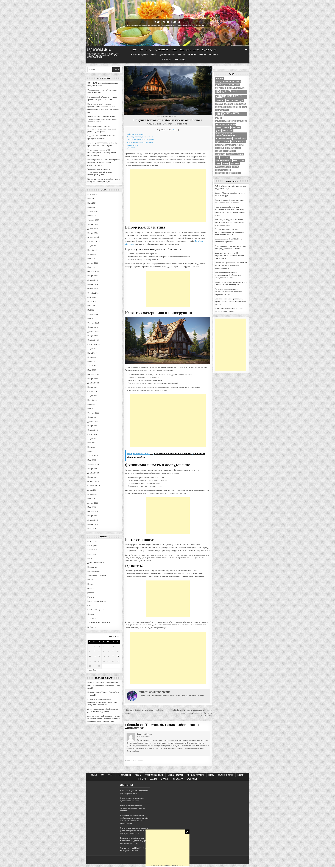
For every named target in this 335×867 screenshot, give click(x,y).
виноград (228, 104)
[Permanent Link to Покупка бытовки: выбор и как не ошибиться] (168, 90)
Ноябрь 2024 (92, 284)
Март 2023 (91, 370)
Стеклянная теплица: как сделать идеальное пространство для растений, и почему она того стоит (103, 718)
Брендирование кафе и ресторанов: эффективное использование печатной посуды (230, 301)
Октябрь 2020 (93, 481)
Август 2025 (92, 246)
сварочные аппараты (223, 160)
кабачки (218, 118)
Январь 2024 (92, 327)
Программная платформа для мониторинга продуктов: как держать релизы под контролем (101, 129)
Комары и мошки (93, 571)
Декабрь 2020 (93, 473)
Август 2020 (92, 490)
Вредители (91, 554)
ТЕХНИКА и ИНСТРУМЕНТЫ (139, 54)
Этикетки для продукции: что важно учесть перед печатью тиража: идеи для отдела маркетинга (103, 119)
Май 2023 (91, 361)
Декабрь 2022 (93, 383)
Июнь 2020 (92, 494)
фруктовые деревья (223, 167)
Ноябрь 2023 (92, 336)
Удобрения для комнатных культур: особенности (229, 97)
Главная (134, 49)
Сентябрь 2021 (93, 434)
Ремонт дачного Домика (189, 49)
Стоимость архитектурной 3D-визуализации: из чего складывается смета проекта (101, 152)
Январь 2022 (92, 417)
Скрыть (175, 130)
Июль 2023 (92, 353)
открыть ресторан (238, 141)
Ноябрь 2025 (92, 233)
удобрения (235, 163)
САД (141, 49)
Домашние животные (167, 54)
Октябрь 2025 (93, 237)
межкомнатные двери (224, 138)
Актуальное (213, 54)
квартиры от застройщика (226, 124)
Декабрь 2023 (93, 332)
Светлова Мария (155, 124)
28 (118, 661)
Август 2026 (92, 194)
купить (218, 130)
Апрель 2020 (92, 503)
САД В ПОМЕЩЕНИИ (161, 49)
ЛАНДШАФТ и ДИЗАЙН (209, 49)
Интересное (192, 54)
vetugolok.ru (178, 865)
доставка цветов (222, 110)
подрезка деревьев (233, 148)
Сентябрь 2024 (93, 293)
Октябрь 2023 (93, 340)
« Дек (89, 670)
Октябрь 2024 (93, 289)
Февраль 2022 (93, 413)
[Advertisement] (167, 848)
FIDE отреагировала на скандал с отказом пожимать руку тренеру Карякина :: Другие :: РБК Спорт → (191, 713)
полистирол (220, 154)
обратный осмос (240, 138)
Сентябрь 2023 (93, 344)
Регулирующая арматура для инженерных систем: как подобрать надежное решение (228, 292)
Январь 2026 (92, 224)
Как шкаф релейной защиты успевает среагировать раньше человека (132, 808)
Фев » (95, 670)
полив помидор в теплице (225, 151)
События (202, 54)
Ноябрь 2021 (92, 426)
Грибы (89, 558)
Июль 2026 (92, 199)
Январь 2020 (92, 516)
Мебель (153, 54)
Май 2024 (91, 310)
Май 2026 (91, 207)
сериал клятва (238, 160)
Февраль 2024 (93, 323)
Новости (181, 54)
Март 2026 (91, 216)
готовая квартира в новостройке (228, 107)
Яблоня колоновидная (234, 100)
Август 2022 (92, 396)
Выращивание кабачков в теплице (228, 81)
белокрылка (92, 550)
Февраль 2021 (93, 464)
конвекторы (235, 127)
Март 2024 (91, 319)
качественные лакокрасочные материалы (231, 121)
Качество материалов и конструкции (140, 140)
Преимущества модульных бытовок (140, 137)
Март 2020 (91, 507)
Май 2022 (91, 404)
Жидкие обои (220, 88)
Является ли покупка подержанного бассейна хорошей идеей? (103, 685)
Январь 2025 (92, 276)
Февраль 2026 (93, 220)
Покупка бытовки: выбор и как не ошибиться (167, 120)
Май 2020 (91, 499)
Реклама (90, 597)
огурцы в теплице (222, 141)
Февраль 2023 (93, 374)
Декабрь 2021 (92, 422)
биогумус (219, 104)
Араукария (219, 78)
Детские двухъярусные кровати (227, 84)
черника (236, 167)
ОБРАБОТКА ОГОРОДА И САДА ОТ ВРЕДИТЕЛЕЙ (227, 92)
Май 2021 (91, 451)
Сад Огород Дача (167, 21)
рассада (90, 593)
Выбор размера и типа (135, 134)
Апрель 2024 (92, 314)
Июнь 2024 (91, 306)
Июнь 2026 (91, 203)
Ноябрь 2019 (92, 524)
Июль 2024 (91, 301)
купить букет (228, 130)
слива (218, 163)
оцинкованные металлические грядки (230, 145)
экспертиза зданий (223, 170)
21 (118, 656)
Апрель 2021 (92, 456)
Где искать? (131, 148)
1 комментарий (181, 124)
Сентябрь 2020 (93, 486)
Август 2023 (92, 349)
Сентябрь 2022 (93, 391)
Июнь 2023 (91, 357)
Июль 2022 (92, 400)
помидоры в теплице (235, 154)
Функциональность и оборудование (140, 142)
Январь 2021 (92, 469)
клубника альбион (222, 127)
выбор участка (239, 104)
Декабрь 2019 (92, 520)
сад (217, 157)
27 (113, 661)
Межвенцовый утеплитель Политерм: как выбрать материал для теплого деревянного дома (103, 162)
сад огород (225, 157)
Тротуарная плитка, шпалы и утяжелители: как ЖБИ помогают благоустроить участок (100, 172)
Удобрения (91, 627)
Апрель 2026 (92, 211)
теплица (225, 163)
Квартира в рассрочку (236, 88)
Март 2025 (91, 267)
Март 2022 (91, 409)
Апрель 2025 (92, 263)
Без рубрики (92, 546)
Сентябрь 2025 (93, 241)
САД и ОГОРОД (180, 59)
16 (95, 656)
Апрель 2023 (92, 366)
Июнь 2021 (91, 447)
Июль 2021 (91, 443)
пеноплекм (219, 148)
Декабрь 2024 (93, 280)
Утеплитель (220, 100)
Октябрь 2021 (92, 430)
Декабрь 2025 (93, 229)
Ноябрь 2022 (92, 387)
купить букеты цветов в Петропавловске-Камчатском (226, 134)
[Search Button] (246, 49)
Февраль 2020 (93, 511)
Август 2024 (92, 297)
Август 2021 (92, 439)
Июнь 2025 (91, 254)
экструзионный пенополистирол (228, 173)
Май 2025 (91, 259)
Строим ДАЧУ (167, 59)
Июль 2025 (92, 250)
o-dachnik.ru (167, 865)
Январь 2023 (92, 379)
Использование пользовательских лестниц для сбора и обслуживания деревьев (102, 702)
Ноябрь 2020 (92, 477)
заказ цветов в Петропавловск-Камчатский (227, 114)
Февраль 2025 (93, 272)
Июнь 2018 (91, 529)
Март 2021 (91, 460)
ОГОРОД (149, 49)
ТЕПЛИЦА (174, 49)
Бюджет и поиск (132, 145)
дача (244, 107)
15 (90, 656)
